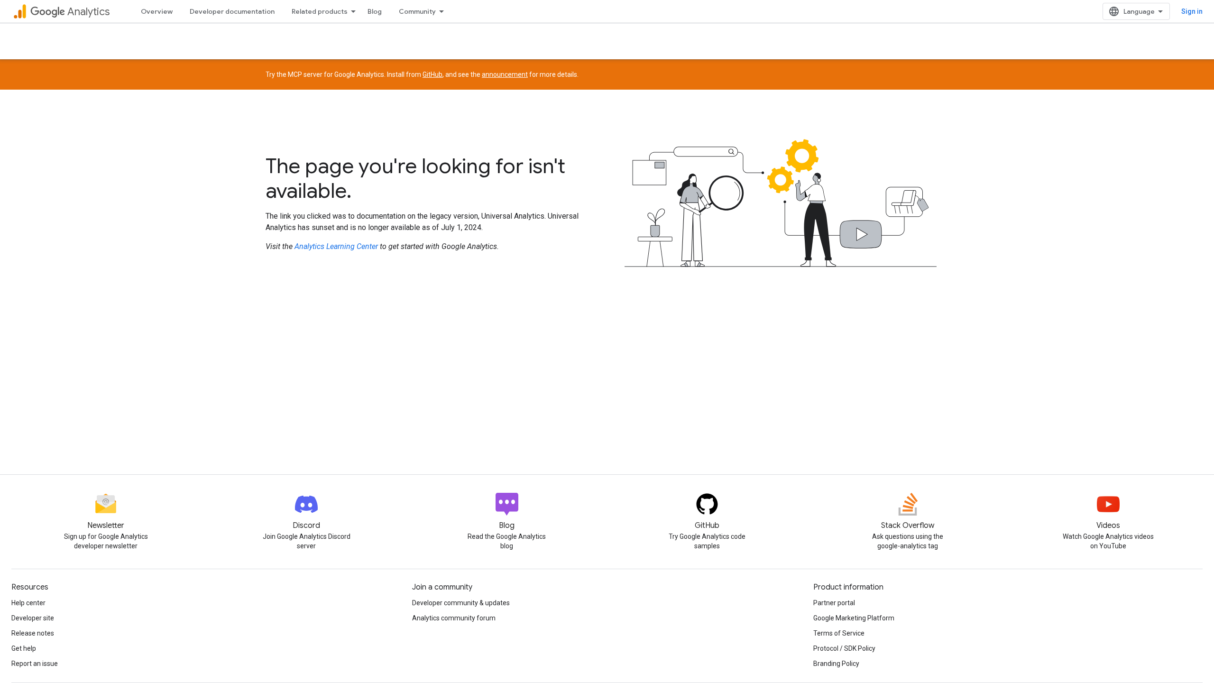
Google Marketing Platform (853, 618)
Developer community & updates (461, 603)
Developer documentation (232, 11)
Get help (23, 648)
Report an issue (34, 663)
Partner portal (834, 603)
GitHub (432, 74)
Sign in (1192, 11)
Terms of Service (839, 633)
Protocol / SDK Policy (844, 648)
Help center (28, 603)
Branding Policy (836, 663)
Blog (375, 11)
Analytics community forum (454, 618)
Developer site (32, 618)
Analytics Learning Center (336, 246)
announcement (505, 74)
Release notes (32, 633)
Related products (320, 11)
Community (417, 11)
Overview (157, 11)
